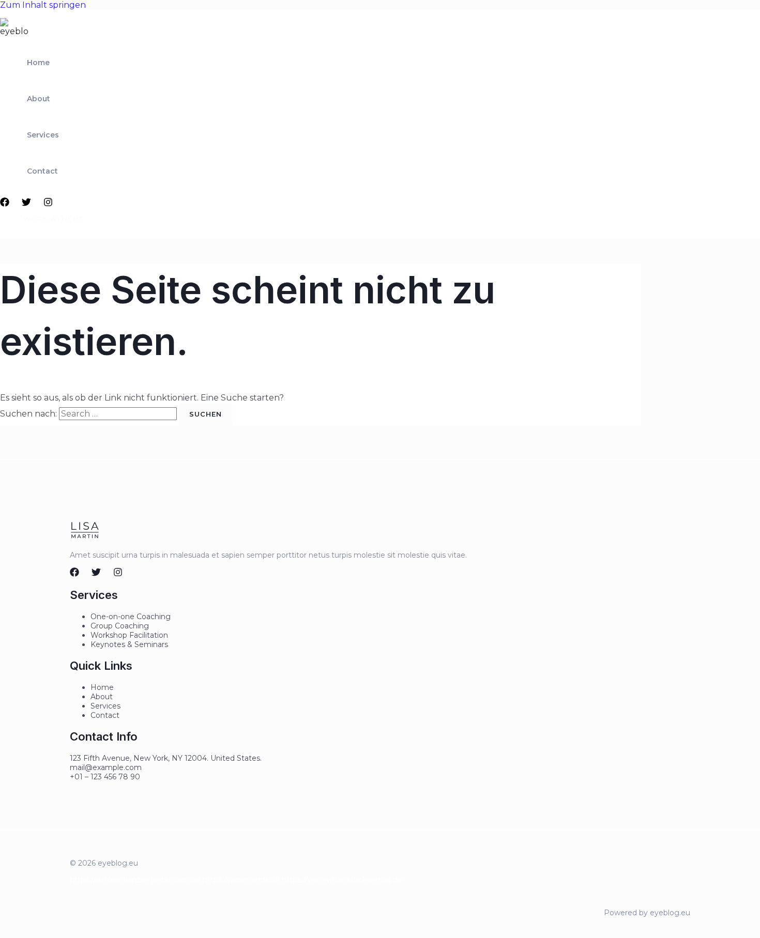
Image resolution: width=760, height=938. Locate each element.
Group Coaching (119, 626)
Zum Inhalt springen (43, 5)
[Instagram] (48, 204)
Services (43, 135)
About (38, 98)
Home (38, 62)
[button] (47, 219)
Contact (42, 171)
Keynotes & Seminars (129, 644)
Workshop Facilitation (129, 635)
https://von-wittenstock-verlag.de (342, 879)
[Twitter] (26, 204)
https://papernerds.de (241, 879)
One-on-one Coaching (130, 616)
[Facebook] (4, 204)
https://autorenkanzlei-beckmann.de (135, 879)
